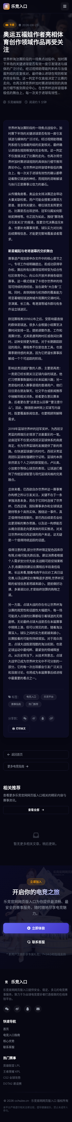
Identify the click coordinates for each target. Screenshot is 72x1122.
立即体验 (38, 928)
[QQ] (42, 718)
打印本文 (21, 728)
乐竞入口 (16, 6)
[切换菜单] (65, 6)
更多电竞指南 (15, 766)
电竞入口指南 (11, 1035)
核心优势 (8, 1041)
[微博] (34, 718)
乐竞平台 (48, 696)
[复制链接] (51, 718)
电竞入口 (31, 696)
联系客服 (38, 942)
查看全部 (33, 809)
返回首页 (17, 754)
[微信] (25, 718)
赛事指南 (16, 704)
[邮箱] (38, 1009)
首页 (6, 1029)
